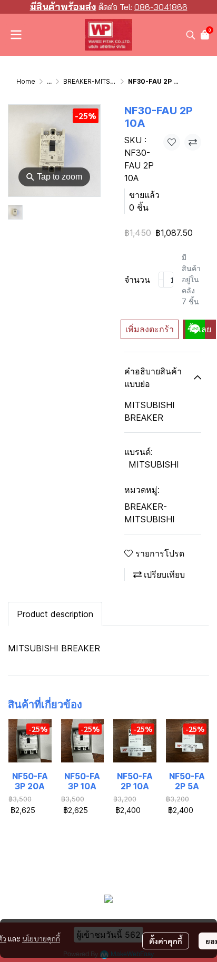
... (49, 81)
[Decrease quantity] (161, 279)
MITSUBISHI (154, 464)
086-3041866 (161, 7)
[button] (190, 34)
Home (25, 81)
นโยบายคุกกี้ (41, 938)
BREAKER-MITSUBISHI (97, 81)
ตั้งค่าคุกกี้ (165, 941)
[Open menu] (15, 34)
